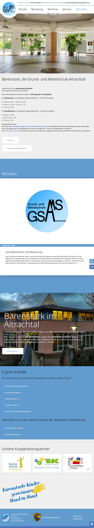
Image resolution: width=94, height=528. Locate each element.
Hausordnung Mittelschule (16, 148)
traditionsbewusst (11, 399)
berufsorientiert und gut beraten (16, 386)
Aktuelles (81, 9)
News (13, 245)
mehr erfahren (12, 351)
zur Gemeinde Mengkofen (50, 517)
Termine (52, 9)
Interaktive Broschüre (12, 434)
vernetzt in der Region (12, 393)
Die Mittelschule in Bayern (14, 428)
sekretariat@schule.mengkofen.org (77, 3)
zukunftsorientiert (11, 405)
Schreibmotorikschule (12, 131)
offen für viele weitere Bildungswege (17, 411)
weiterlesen (8, 267)
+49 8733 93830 (35, 3)
